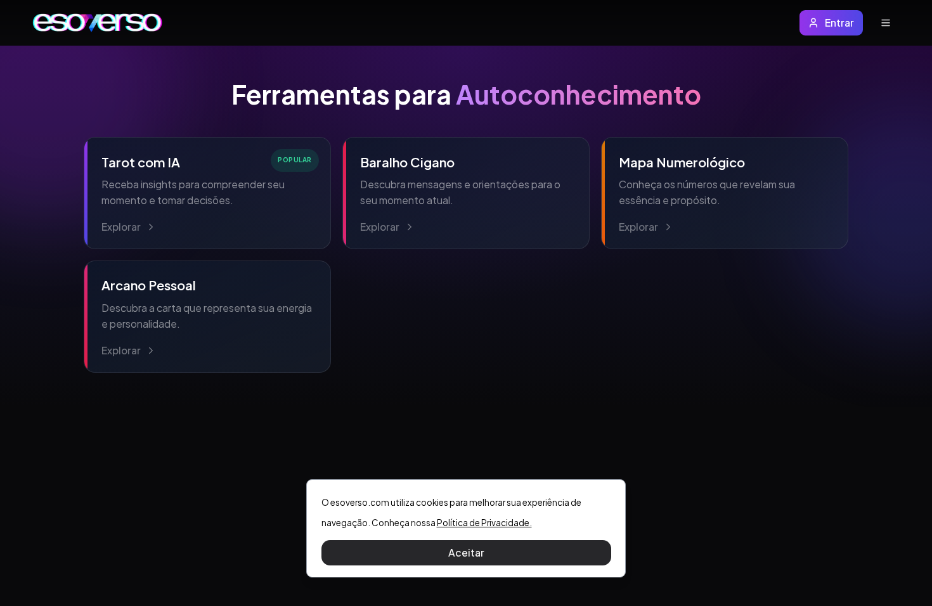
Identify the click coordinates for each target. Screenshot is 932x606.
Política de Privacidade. (484, 522)
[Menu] (885, 23)
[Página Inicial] (97, 23)
